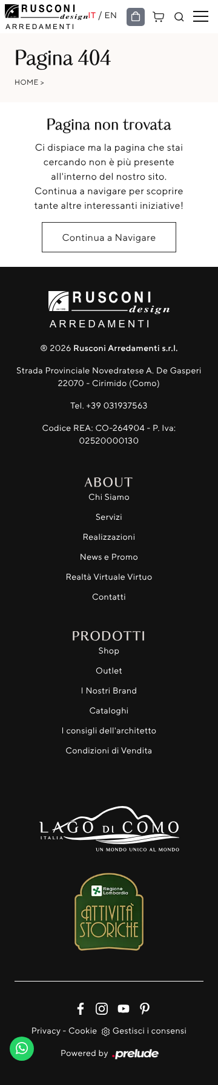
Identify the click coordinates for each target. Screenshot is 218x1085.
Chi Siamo (109, 497)
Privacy (46, 1031)
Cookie (82, 1031)
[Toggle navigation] (200, 16)
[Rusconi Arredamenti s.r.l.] (46, 16)
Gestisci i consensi (150, 1031)
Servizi (109, 517)
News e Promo (109, 557)
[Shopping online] (136, 17)
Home (27, 82)
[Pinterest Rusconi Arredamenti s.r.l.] (141, 1007)
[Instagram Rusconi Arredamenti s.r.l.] (99, 1007)
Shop (109, 651)
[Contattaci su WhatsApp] (22, 1046)
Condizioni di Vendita (108, 751)
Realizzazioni (109, 537)
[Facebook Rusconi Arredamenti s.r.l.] (77, 1007)
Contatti (109, 597)
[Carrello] (158, 15)
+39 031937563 (117, 406)
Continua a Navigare (109, 237)
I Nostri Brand (109, 691)
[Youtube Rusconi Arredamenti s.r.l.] (120, 1007)
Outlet (109, 671)
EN (111, 15)
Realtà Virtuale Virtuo (108, 577)
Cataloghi (108, 711)
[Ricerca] (179, 17)
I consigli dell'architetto (109, 731)
